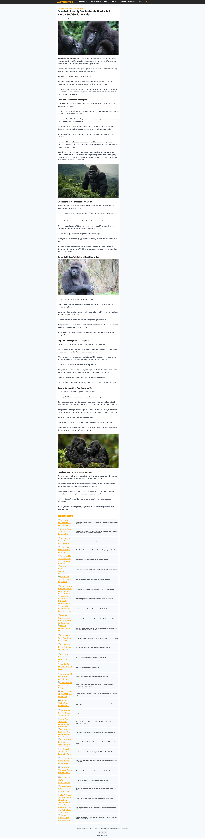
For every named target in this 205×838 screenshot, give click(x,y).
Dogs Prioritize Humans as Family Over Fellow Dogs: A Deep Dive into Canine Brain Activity (96, 808)
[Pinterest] (105, 832)
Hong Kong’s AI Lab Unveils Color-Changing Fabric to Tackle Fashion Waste (95, 732)
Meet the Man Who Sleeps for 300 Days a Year (88, 667)
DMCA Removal (115, 828)
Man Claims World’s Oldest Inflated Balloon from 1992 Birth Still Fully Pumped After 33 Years (96, 703)
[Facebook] (99, 832)
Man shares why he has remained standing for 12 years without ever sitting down (95, 789)
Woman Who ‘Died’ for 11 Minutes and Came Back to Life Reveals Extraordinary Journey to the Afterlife (97, 722)
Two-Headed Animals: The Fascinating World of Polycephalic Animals (94, 752)
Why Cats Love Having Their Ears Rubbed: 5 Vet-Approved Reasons (93, 647)
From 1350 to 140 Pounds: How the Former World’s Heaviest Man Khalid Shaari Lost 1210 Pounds (96, 761)
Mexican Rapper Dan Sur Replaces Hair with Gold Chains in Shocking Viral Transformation (95, 599)
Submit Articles (104, 828)
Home (79, 828)
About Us (85, 828)
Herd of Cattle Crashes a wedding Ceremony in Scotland (91, 657)
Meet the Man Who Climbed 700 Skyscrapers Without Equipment (93, 579)
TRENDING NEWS (96, 2)
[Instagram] (102, 832)
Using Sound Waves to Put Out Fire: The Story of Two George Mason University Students (97, 523)
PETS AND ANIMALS (110, 2)
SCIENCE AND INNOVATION (127, 2)
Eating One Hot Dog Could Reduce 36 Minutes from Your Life (92, 713)
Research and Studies (76, 8)
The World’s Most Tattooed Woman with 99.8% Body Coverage (92, 559)
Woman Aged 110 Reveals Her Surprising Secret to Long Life (92, 676)
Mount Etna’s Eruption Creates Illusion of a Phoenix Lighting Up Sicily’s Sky (95, 550)
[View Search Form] (146, 2)
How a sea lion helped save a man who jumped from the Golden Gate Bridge (96, 619)
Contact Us (124, 828)
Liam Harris (61, 18)
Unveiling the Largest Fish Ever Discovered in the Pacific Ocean (92, 609)
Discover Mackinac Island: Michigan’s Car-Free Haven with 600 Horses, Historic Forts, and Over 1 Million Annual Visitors (96, 629)
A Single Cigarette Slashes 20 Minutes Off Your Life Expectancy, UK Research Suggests (96, 694)
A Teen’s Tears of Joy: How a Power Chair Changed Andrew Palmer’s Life (95, 798)
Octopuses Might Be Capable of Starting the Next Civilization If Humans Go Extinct (95, 742)
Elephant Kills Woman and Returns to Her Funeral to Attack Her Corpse (94, 771)
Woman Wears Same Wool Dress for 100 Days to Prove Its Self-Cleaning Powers (97, 638)
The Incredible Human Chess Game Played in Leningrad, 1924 (92, 541)
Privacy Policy (94, 828)
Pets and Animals (63, 8)
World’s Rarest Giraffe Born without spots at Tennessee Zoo (92, 780)
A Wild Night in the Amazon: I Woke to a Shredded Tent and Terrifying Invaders (96, 569)
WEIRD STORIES (82, 2)
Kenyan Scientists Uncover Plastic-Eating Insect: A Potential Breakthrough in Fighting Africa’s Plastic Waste (96, 685)
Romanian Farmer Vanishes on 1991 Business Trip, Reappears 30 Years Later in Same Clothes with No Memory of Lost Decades (96, 532)
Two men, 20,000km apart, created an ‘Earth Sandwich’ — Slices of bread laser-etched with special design (96, 818)
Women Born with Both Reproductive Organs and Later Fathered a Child (95, 589)
